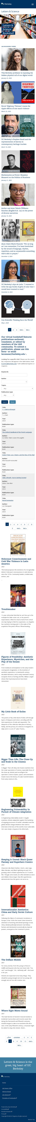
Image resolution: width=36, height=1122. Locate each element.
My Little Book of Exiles (13, 711)
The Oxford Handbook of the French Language (17, 432)
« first (9, 1037)
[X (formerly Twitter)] (3, 1079)
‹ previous (17, 1037)
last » (28, 330)
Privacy (3, 1114)
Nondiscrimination (6, 1111)
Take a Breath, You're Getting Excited (14, 478)
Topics (3, 385)
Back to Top (31, 1119)
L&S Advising (6, 1095)
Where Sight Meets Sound (14, 1010)
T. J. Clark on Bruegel (8, 409)
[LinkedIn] (6, 1079)
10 (21, 1041)
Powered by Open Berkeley (9, 1107)
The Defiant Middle (11, 959)
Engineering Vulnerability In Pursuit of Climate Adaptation (16, 810)
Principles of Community (9, 1098)
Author (3, 378)
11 (26, 1041)
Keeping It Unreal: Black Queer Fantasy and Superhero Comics (17, 860)
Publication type (7, 392)
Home (4, 1083)
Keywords (4, 372)
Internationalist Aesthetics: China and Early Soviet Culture (17, 910)
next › (22, 330)
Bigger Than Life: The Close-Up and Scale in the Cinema (17, 760)
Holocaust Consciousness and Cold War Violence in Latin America (16, 561)
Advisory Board (6, 1091)
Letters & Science (10, 11)
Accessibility (5, 1109)
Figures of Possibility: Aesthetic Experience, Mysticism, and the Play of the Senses (17, 659)
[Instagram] (10, 1079)
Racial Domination (7, 500)
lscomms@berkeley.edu (13, 354)
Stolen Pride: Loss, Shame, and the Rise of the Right (18, 455)
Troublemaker (8, 609)
